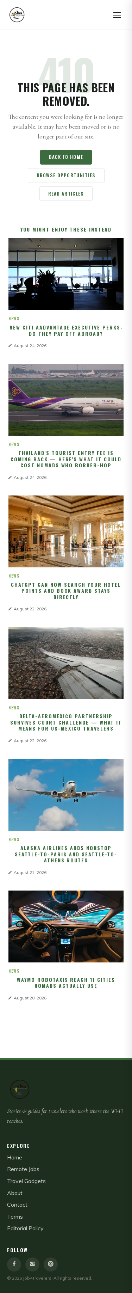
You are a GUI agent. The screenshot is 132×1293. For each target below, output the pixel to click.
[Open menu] (117, 15)
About (15, 1192)
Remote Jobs (23, 1168)
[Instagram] (32, 1264)
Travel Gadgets (26, 1180)
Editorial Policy (25, 1228)
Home (14, 1157)
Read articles (66, 193)
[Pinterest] (51, 1264)
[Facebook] (14, 1264)
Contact (17, 1204)
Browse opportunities (66, 175)
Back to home (66, 156)
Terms (15, 1216)
